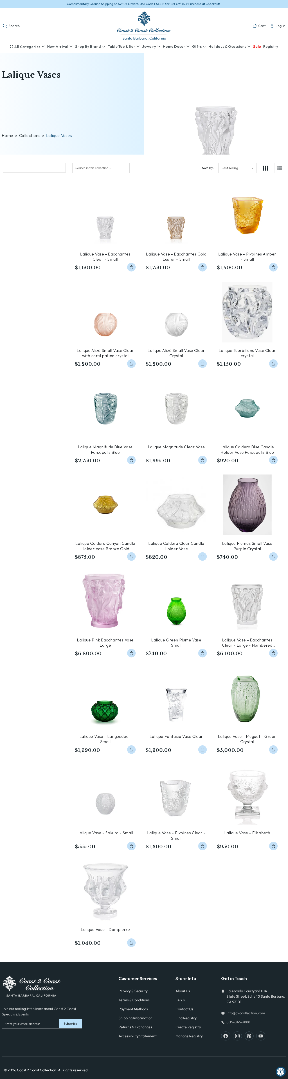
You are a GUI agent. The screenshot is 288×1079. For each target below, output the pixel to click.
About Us (183, 991)
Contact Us (184, 1009)
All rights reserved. (73, 1070)
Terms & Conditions (134, 1000)
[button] (11, 26)
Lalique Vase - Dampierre (105, 929)
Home (7, 135)
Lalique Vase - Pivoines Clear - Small (176, 835)
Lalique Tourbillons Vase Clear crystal (247, 353)
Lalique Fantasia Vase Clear (176, 736)
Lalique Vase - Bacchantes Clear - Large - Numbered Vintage (247, 642)
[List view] (279, 168)
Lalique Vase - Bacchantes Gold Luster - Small (176, 256)
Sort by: (208, 168)
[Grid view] (265, 168)
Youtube (260, 1035)
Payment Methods (133, 1009)
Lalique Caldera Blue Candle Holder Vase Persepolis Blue (247, 449)
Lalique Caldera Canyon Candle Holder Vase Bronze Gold (105, 546)
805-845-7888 (238, 1022)
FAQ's (180, 1000)
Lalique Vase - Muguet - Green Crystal (247, 739)
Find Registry (186, 1018)
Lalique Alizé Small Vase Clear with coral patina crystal (105, 353)
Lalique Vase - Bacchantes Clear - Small (105, 256)
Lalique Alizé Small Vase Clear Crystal (176, 353)
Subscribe (70, 1024)
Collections (29, 135)
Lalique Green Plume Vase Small (176, 642)
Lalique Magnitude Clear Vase (176, 446)
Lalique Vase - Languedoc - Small (105, 739)
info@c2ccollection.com (246, 1013)
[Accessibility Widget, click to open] (281, 1072)
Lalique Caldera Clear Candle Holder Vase (176, 546)
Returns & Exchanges (135, 1027)
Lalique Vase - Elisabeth (247, 832)
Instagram (237, 1035)
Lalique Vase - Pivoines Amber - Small (247, 256)
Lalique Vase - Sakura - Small (105, 832)
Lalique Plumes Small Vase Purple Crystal (247, 546)
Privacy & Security (133, 991)
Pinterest (249, 1035)
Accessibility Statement (138, 1036)
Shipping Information (136, 1018)
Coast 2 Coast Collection (36, 1070)
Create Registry (188, 1027)
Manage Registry (189, 1036)
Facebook (225, 1035)
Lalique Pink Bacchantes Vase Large (105, 642)
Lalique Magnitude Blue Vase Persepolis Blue (105, 449)
